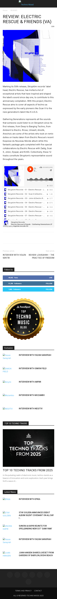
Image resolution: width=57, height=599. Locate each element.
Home (5, 10)
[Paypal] (32, 575)
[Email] (37, 238)
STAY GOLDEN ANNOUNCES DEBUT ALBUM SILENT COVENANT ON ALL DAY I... (36, 515)
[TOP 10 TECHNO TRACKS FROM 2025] (28, 448)
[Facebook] (5, 238)
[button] (4, 4)
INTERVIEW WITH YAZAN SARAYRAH (35, 355)
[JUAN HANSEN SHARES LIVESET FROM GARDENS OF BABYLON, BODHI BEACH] (10, 556)
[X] (12, 238)
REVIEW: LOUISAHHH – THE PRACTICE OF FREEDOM (41, 256)
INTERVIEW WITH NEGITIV (30, 408)
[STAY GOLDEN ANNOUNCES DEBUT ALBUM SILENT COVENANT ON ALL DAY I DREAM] (10, 516)
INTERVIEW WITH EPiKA (29, 499)
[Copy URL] (31, 238)
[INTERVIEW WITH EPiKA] (10, 502)
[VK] (18, 238)
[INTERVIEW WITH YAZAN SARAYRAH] (10, 358)
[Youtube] (28, 582)
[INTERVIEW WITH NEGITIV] (10, 412)
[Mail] (25, 575)
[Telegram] (24, 238)
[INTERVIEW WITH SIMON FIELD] (10, 372)
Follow (49, 283)
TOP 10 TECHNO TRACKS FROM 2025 (28, 470)
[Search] (53, 4)
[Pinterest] (43, 238)
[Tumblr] (50, 238)
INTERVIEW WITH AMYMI (30, 382)
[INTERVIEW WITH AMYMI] (10, 385)
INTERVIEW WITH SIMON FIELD (32, 368)
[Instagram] (17, 575)
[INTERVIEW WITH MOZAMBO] (10, 399)
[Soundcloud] (39, 575)
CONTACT (38, 591)
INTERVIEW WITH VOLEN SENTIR (14, 256)
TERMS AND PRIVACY (23, 591)
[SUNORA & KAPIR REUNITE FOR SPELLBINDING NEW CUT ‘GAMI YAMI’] (10, 529)
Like (50, 278)
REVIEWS (14, 10)
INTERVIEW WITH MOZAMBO (32, 395)
